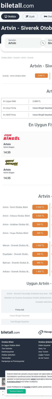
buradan (27, 387)
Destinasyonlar (8, 352)
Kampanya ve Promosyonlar (13, 361)
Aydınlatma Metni (14, 382)
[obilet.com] (17, 8)
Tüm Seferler (7, 348)
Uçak (31, 16)
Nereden (12, 40)
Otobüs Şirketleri (8, 355)
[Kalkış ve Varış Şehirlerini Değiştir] (42, 43)
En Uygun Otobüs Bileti (11, 345)
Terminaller (6, 358)
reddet (33, 379)
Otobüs (11, 16)
